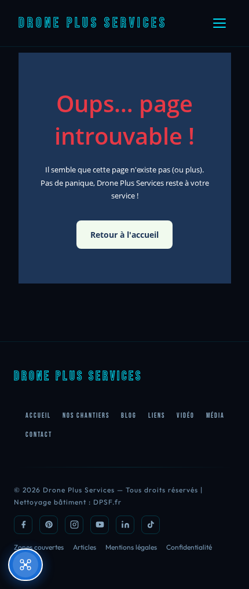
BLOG (129, 415)
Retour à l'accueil (124, 234)
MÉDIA (215, 415)
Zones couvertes (39, 547)
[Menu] (219, 23)
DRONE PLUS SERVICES (93, 22)
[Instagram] (74, 525)
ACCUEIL (38, 415)
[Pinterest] (48, 525)
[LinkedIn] (125, 525)
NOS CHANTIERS (86, 415)
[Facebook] (23, 525)
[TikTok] (150, 525)
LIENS (156, 415)
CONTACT (38, 434)
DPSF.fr (107, 502)
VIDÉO (186, 415)
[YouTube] (99, 525)
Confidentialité (189, 547)
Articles (84, 547)
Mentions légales (131, 547)
